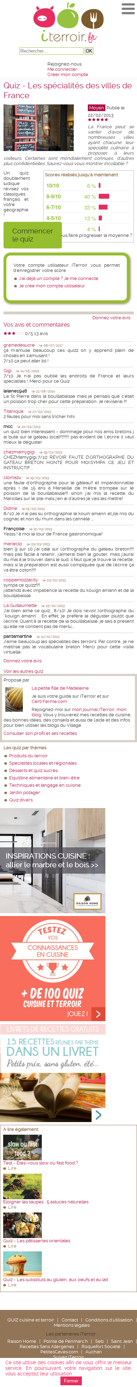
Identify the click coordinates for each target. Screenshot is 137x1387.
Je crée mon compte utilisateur (52, 285)
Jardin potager (24, 792)
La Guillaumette (20, 605)
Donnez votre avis (111, 317)
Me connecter (62, 69)
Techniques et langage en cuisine (45, 785)
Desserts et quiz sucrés (33, 770)
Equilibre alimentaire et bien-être (44, 777)
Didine (10, 508)
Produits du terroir (28, 755)
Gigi (8, 370)
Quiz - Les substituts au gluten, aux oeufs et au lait (55, 1279)
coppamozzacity (21, 579)
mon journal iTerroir (93, 709)
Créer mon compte (67, 74)
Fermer (71, 1380)
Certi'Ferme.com (49, 701)
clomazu (12, 477)
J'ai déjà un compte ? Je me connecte (58, 278)
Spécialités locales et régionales (43, 763)
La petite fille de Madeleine (60, 688)
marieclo (13, 543)
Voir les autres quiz (23, 671)
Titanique (14, 411)
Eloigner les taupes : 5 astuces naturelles (46, 1201)
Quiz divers (21, 799)
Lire (12, 1168)
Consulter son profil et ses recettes (40, 733)
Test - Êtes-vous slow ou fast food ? (40, 1163)
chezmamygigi (19, 452)
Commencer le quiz (32, 235)
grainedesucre (19, 345)
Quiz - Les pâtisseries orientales (36, 1240)
